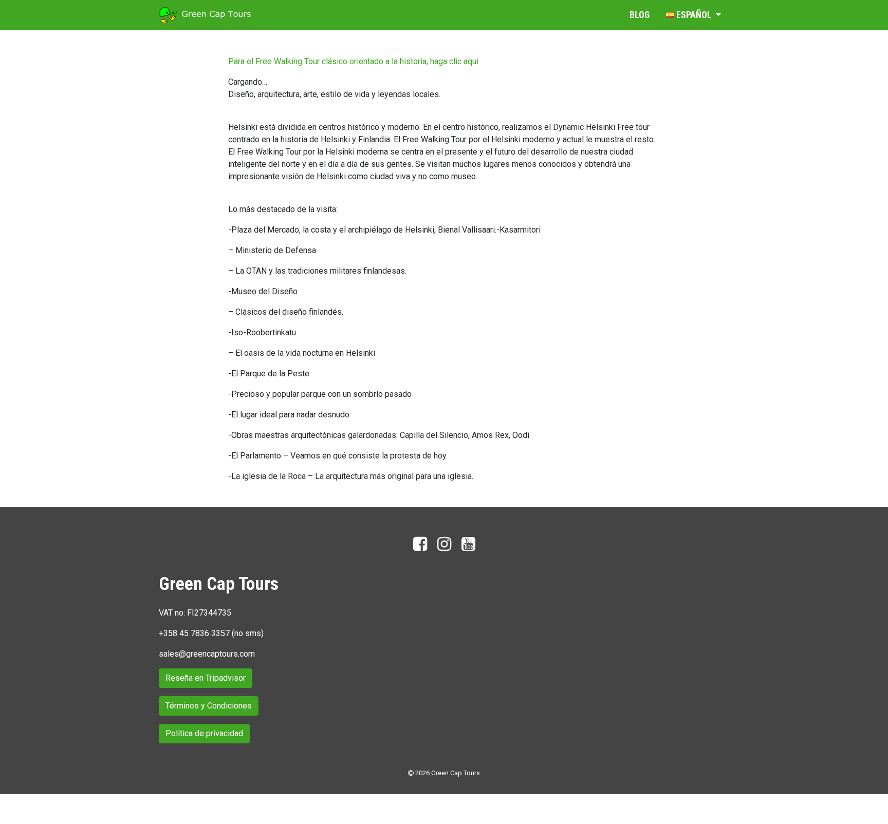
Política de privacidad (204, 733)
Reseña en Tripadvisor (205, 678)
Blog (640, 15)
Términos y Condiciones (208, 706)
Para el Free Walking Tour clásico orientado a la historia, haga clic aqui (353, 61)
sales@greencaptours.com (207, 654)
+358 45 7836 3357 (194, 633)
